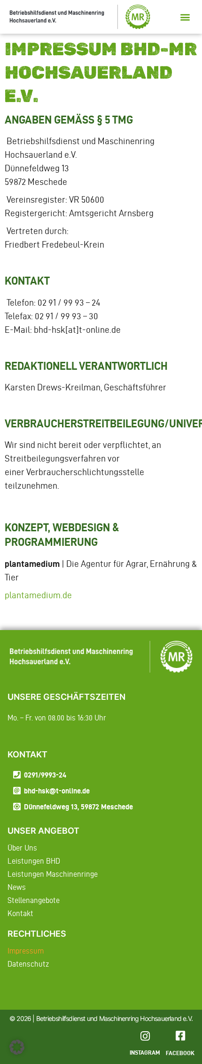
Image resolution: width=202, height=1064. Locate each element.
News (17, 887)
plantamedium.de (38, 595)
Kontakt (20, 913)
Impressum (26, 951)
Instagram (145, 1052)
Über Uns (22, 848)
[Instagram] (145, 1036)
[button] (185, 17)
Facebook (180, 1052)
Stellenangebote (34, 900)
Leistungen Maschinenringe (53, 874)
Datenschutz (28, 964)
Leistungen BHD (34, 861)
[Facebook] (180, 1035)
